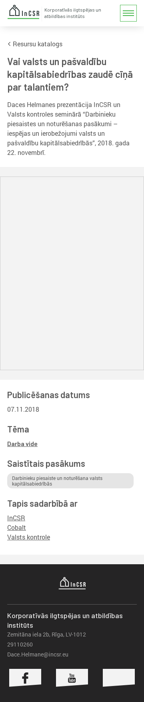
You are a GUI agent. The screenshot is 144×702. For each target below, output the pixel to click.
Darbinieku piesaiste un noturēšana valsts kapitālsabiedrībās (57, 481)
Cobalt (16, 527)
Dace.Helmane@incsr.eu (37, 654)
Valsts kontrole (28, 537)
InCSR (23, 12)
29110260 (20, 644)
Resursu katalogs (36, 44)
